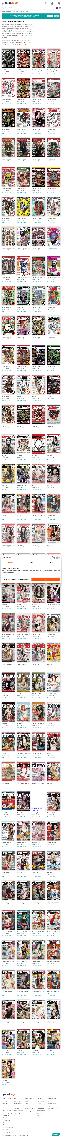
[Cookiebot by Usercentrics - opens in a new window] (53, 557)
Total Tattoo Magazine (8, 70)
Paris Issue (5, 723)
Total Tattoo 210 (6, 218)
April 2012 (4, 1080)
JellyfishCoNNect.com (53, 1108)
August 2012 (5, 1050)
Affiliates (39, 1103)
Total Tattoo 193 (51, 307)
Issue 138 (19, 723)
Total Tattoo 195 (21, 307)
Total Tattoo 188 (51, 337)
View (3, 73)
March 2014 (20, 902)
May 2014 (49, 872)
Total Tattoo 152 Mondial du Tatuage (53, 604)
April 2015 (4, 813)
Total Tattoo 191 (6, 337)
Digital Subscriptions (6, 11)
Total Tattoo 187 (6, 366)
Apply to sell (39, 1113)
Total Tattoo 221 (21, 129)
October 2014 (36, 842)
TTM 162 (19, 545)
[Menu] (3, 3)
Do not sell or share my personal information (16, 579)
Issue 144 (49, 664)
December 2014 (6, 842)
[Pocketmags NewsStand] (10, 3)
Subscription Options (21, 44)
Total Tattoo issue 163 (8, 545)
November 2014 (21, 842)
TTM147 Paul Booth (7, 664)
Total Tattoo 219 (51, 129)
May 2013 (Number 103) (53, 961)
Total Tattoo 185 (36, 366)
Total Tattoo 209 (36, 218)
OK (46, 579)
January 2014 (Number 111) (53, 902)
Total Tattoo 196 (6, 307)
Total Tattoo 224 (36, 99)
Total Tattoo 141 (36, 694)
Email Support (17, 1103)
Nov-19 (34, 396)
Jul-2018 (19, 515)
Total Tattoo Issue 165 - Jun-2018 (38, 515)
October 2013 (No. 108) (38, 931)
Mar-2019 (34, 456)
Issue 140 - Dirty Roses (53, 694)
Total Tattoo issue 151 (8, 634)
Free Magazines (7, 1110)
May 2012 (49, 1050)
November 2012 (36, 1021)
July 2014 (19, 872)
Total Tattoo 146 (21, 664)
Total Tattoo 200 (6, 277)
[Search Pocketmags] (3, 8)
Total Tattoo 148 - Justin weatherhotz (53, 634)
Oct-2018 (34, 485)
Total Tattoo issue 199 (23, 277)
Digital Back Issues (23, 11)
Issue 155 (4, 604)
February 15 (35, 813)
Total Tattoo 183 (6, 396)
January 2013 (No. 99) (53, 991)
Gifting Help (17, 1113)
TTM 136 (49, 723)
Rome (48, 753)
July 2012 (19, 1050)
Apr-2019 (19, 456)
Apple (26, 1101)
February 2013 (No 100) (38, 991)
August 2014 (5, 872)
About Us (50, 1101)
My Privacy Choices (8, 1132)
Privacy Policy (6, 1120)
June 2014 (35, 872)
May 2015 (49, 783)
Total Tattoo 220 (36, 129)
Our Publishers (6, 1115)
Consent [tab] (10, 562)
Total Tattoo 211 (51, 188)
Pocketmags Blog (7, 1113)
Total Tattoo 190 (21, 337)
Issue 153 (34, 604)
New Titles (5, 1103)
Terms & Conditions (8, 1127)
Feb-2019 (49, 456)
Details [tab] (31, 562)
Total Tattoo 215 (51, 159)
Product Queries (40, 1101)
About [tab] (51, 562)
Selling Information (41, 1110)
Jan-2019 (4, 485)
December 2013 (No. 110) (8, 931)
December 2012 (6, 1021)
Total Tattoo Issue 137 (38, 723)
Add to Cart (8, 73)
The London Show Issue (23, 753)
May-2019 (4, 456)
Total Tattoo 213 (21, 188)
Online (26, 1106)
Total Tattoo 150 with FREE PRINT (23, 634)
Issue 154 (19, 604)
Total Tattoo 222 (6, 129)
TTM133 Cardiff (36, 753)
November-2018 (21, 485)
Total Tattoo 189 (36, 337)
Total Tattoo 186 (21, 366)
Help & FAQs (17, 1101)
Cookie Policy (6, 1129)
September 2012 (51, 1021)
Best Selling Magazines (6, 1107)
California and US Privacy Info (7, 1123)
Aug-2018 (4, 515)
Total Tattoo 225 (21, 99)
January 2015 (51, 813)
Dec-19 (19, 396)
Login (38, 1115)
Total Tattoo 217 (21, 159)
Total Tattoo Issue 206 (8, 248)
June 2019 (50, 426)
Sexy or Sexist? (6, 783)
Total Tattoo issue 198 (38, 277)
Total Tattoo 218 (6, 159)
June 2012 (35, 1050)
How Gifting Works (18, 1110)
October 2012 (20, 1021)
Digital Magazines (29, 1111)
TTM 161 (34, 545)
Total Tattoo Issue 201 (53, 248)
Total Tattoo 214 (6, 188)
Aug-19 (19, 426)
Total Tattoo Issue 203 (23, 248)
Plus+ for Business (7, 1117)
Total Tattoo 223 (51, 99)
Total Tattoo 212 (36, 188)
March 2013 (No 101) (22, 991)
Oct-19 (49, 396)
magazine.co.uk (51, 1106)
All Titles (5, 1101)
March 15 (19, 813)
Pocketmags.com (52, 1103)
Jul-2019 (34, 426)
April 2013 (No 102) (7, 991)
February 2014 (36, 902)
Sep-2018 (50, 485)
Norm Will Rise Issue (38, 783)
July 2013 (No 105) (22, 961)
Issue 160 (49, 545)
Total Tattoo (16, 11)
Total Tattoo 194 (36, 307)
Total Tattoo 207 (52, 218)
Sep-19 (4, 426)
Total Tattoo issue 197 (53, 277)
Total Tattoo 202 (36, 248)
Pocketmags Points (30, 1108)
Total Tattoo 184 (51, 366)
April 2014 (4, 902)
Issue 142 (19, 694)
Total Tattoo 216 (36, 159)
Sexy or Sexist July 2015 (23, 783)
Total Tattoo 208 (21, 218)
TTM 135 (4, 753)
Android (27, 1103)
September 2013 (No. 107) (53, 931)
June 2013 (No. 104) (37, 961)
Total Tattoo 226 (6, 99)
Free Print (4, 694)
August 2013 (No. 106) (8, 961)
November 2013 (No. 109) (23, 931)
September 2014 (52, 842)
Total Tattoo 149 (36, 634)
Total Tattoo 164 (51, 515)
